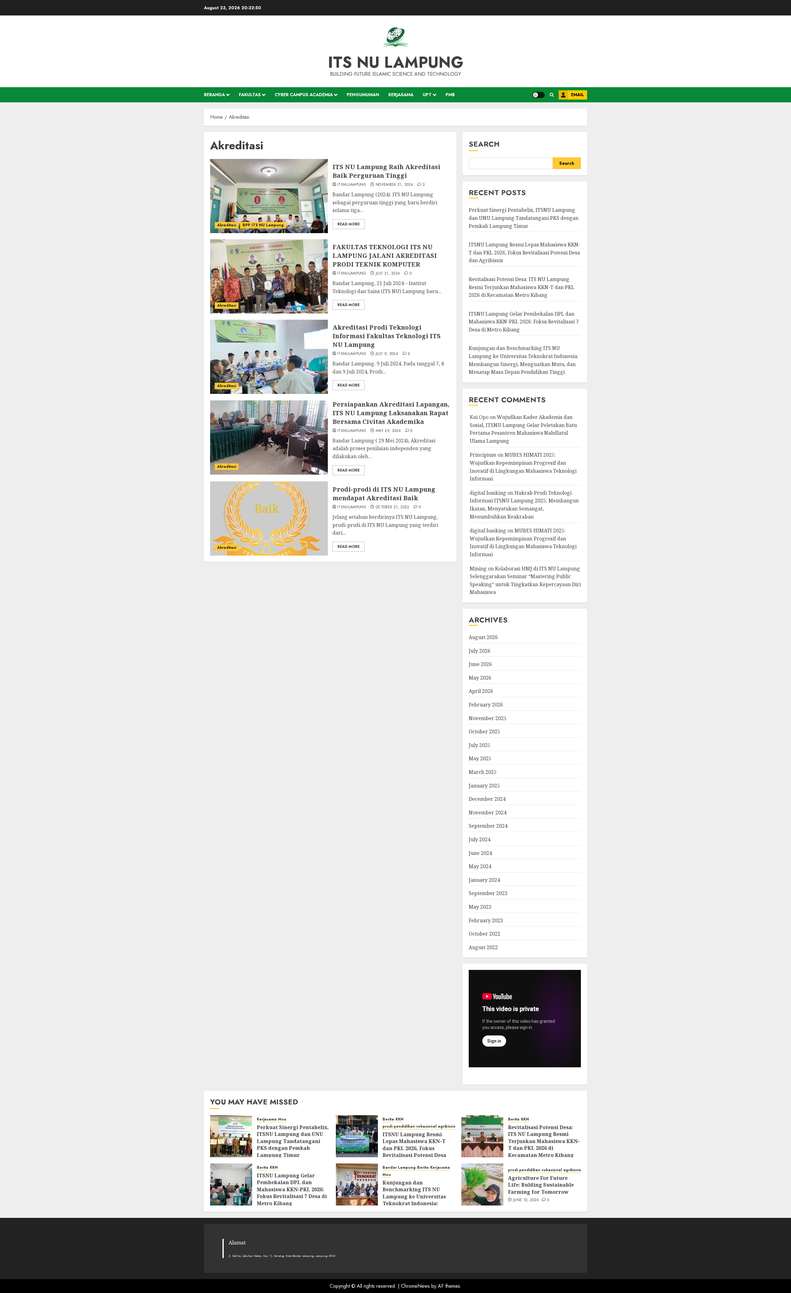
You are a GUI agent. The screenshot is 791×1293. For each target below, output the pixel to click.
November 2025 (487, 718)
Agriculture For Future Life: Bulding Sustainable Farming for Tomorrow (541, 1185)
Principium (483, 454)
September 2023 (488, 893)
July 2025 (479, 745)
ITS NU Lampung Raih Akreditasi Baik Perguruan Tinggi (386, 171)
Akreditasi (226, 225)
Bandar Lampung (399, 1167)
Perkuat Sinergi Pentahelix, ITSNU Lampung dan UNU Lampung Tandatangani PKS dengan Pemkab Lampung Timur (523, 218)
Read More (348, 224)
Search (484, 144)
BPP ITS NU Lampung (263, 225)
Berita (388, 1119)
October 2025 (484, 731)
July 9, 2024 (387, 354)
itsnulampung (351, 184)
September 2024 (488, 825)
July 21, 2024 (388, 273)
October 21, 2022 (392, 507)
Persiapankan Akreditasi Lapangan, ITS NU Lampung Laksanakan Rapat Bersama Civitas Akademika (390, 413)
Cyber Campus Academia (304, 95)
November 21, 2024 (394, 184)
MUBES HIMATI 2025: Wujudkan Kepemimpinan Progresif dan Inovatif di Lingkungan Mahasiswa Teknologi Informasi (523, 542)
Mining (478, 568)
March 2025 (483, 772)
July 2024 (479, 839)
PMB (450, 95)
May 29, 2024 (388, 431)
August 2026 (483, 637)
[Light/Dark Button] (538, 95)
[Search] (552, 95)
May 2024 (480, 866)
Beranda (214, 95)
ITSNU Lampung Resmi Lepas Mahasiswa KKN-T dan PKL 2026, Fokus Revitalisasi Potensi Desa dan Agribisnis (524, 252)
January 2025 (484, 785)
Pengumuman (363, 95)
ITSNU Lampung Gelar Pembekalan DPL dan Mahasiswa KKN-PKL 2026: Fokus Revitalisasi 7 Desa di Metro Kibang (524, 321)
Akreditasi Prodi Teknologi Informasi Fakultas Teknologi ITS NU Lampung (386, 336)
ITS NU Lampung (395, 62)
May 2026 (480, 677)
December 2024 (487, 799)
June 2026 (480, 664)
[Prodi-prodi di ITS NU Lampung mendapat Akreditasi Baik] (269, 518)
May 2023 (480, 906)
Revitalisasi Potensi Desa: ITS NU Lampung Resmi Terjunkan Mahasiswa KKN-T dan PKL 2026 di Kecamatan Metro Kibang (521, 287)
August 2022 (483, 947)
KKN (400, 1119)
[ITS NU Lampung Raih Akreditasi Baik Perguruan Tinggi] (269, 196)
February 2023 (486, 920)
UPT (427, 95)
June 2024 (480, 853)
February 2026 (486, 704)
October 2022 (484, 933)
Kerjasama (400, 95)
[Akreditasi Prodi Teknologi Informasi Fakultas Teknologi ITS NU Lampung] (269, 357)
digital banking (488, 492)
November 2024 (487, 812)
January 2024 (484, 880)
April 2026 (481, 691)
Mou (282, 1119)
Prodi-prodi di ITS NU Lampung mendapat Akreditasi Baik (383, 493)
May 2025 (480, 758)
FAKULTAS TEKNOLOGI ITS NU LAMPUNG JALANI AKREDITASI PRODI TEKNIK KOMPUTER (384, 255)
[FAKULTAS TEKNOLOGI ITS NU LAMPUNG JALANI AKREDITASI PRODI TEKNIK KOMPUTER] (269, 276)
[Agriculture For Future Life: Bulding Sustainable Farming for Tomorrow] (482, 1184)
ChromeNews (415, 1286)
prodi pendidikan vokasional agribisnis (419, 1126)
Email (577, 95)
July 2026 (479, 650)
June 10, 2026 (526, 1200)
